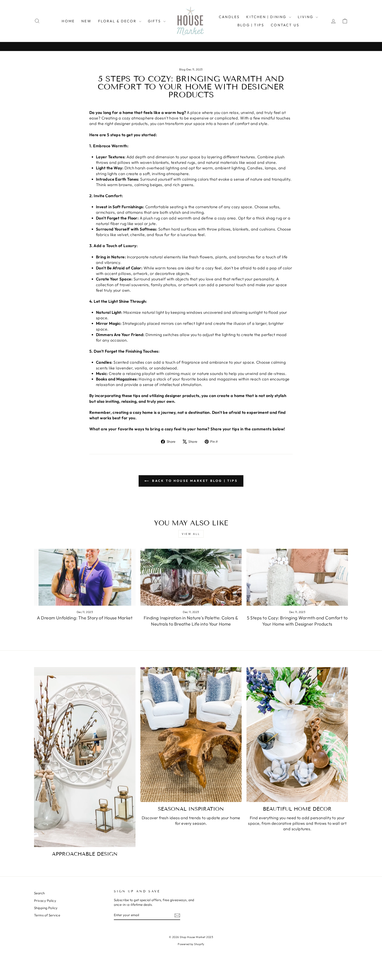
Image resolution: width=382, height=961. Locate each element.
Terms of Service (47, 915)
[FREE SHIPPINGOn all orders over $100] (191, 46)
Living (306, 17)
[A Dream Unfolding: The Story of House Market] (85, 577)
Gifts (155, 21)
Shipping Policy (46, 908)
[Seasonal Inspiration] (191, 734)
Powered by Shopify (191, 944)
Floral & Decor (118, 21)
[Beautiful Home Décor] (297, 734)
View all (191, 533)
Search (39, 893)
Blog (182, 69)
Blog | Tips (250, 25)
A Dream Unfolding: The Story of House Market (84, 617)
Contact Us (285, 25)
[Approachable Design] (85, 757)
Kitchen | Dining (267, 17)
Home (68, 21)
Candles (229, 17)
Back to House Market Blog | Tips (194, 481)
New (86, 21)
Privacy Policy (45, 901)
